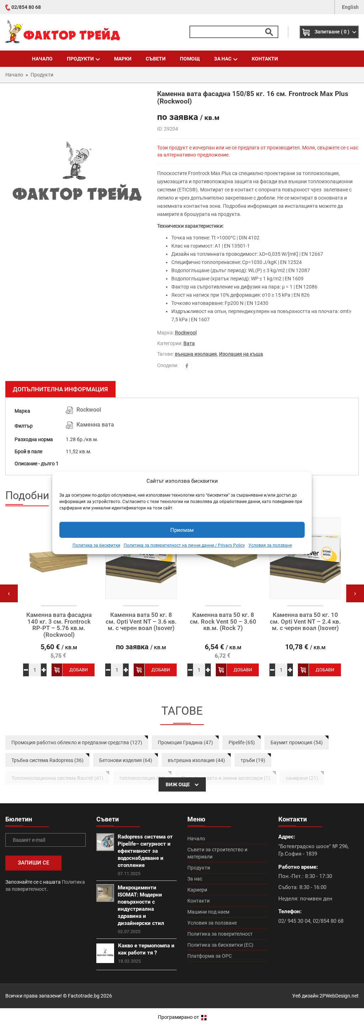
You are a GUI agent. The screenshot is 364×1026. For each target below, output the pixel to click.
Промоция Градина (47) (185, 742)
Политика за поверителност (220, 934)
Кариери (197, 890)
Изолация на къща (241, 354)
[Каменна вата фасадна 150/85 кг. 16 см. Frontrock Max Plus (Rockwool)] (75, 179)
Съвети (156, 59)
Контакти (265, 59)
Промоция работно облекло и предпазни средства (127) (76, 742)
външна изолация (196, 354)
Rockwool (186, 332)
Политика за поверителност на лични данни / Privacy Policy (184, 545)
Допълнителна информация (60, 389)
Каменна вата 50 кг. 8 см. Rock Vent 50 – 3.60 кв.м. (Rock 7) (223, 621)
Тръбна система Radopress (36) (47, 760)
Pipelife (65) (242, 742)
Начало (42, 59)
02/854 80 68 (26, 7)
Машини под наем (208, 912)
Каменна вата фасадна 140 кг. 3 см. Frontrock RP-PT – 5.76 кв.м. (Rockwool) (59, 625)
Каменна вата (95, 424)
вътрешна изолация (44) (196, 760)
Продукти (80, 59)
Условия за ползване (270, 545)
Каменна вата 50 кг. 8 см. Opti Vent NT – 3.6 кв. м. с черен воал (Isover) (141, 621)
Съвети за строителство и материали (217, 853)
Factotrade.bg (84, 996)
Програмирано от (179, 1017)
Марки (123, 59)
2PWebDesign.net (339, 996)
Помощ (190, 59)
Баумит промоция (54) (297, 742)
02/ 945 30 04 (294, 921)
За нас (222, 59)
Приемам (182, 530)
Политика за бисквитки (96, 545)
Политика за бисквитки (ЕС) (220, 945)
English (350, 7)
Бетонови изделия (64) (125, 760)
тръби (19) (253, 760)
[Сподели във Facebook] (187, 365)
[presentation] (9, 593)
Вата (189, 343)
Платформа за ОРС (209, 956)
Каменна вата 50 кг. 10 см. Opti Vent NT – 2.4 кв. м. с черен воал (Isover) (305, 621)
